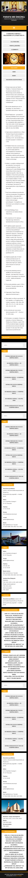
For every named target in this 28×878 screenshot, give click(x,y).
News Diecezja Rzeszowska (11, 610)
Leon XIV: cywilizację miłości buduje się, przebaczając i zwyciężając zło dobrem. (14, 615)
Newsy (14, 75)
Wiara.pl (7, 651)
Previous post (6, 337)
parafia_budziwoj (15, 45)
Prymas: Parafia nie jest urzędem (14, 655)
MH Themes (19, 875)
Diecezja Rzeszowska (10, 831)
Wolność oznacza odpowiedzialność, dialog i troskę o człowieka (14, 663)
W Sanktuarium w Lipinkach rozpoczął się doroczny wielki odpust (14, 640)
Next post (22, 337)
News (14, 72)
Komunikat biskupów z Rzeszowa (14, 636)
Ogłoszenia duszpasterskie (14, 79)
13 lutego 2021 (15, 41)
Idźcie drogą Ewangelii (14, 670)
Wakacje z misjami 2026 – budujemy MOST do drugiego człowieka (14, 621)
